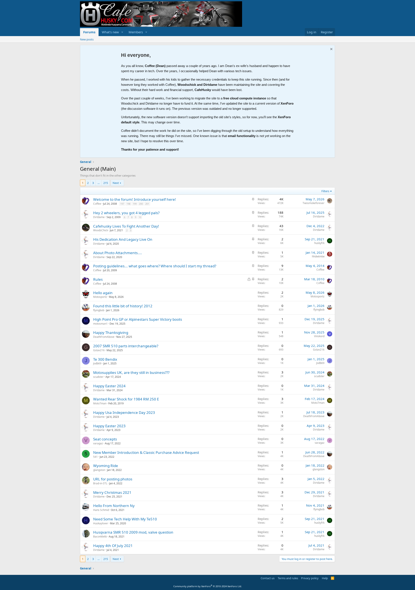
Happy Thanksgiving (110, 332)
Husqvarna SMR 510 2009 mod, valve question (133, 532)
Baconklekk (100, 536)
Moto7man (99, 403)
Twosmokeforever (313, 203)
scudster (98, 377)
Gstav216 (99, 350)
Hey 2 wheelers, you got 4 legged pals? (126, 212)
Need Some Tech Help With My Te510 (125, 519)
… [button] (98, 183)
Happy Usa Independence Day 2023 (124, 412)
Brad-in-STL (100, 483)
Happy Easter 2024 (109, 385)
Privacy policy (310, 578)
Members (136, 32)
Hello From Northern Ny (114, 505)
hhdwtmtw (318, 256)
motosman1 (100, 323)
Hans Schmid (101, 510)
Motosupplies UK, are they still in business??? (131, 372)
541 (95, 457)
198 (128, 203)
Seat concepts (105, 439)
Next (116, 183)
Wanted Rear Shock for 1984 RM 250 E (126, 399)
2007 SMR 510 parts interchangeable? (125, 345)
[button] (122, 32)
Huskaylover (100, 523)
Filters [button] (325, 191)
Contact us (268, 578)
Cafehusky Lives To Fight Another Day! (126, 226)
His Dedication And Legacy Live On (122, 239)
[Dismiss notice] (331, 49)
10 (140, 217)
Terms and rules (288, 578)
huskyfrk (319, 243)
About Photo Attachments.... (117, 252)
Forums (89, 32)
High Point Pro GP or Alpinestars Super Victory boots (137, 319)
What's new (110, 32)
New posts (87, 39)
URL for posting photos (112, 479)
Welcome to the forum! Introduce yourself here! (134, 199)
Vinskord (319, 336)
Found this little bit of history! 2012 (122, 305)
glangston (99, 470)
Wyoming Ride (105, 465)
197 (122, 203)
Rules (98, 279)
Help (325, 578)
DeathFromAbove (103, 337)
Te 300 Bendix (105, 359)
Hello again (103, 292)
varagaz (98, 443)
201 (147, 203)
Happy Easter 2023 (109, 425)
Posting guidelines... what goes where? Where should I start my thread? (154, 265)
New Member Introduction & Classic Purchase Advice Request (146, 452)
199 (135, 203)
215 (105, 183)
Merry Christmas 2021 (112, 492)
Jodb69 (97, 363)
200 (141, 203)
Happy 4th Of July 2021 (113, 545)
